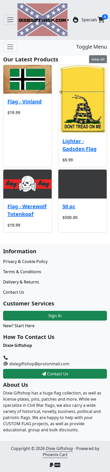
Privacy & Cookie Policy (25, 261)
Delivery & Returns (21, 282)
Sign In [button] (55, 316)
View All (98, 59)
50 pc (68, 206)
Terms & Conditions (22, 272)
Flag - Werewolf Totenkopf (27, 210)
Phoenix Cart (55, 454)
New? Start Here (19, 325)
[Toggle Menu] (10, 47)
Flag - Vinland (24, 101)
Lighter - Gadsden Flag (79, 145)
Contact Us (13, 292)
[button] (101, 20)
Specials (89, 20)
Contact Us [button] (57, 374)
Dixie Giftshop (59, 448)
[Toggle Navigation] (10, 20)
